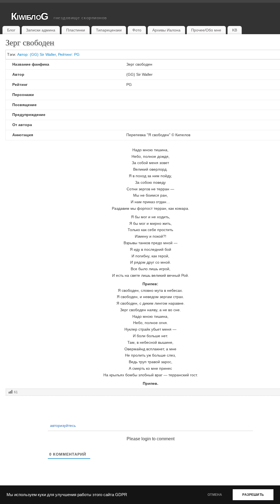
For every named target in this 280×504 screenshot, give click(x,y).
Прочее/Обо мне (206, 30)
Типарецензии (109, 30)
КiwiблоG (29, 16)
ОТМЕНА (215, 495)
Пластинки (75, 30)
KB (234, 30)
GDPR (121, 495)
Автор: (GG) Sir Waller (36, 54)
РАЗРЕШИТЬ (253, 495)
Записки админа (40, 30)
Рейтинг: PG (69, 54)
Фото (136, 30)
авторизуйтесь (62, 425)
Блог (11, 30)
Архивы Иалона (166, 30)
